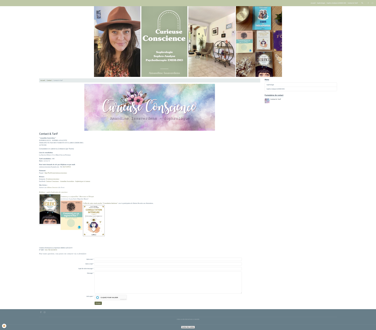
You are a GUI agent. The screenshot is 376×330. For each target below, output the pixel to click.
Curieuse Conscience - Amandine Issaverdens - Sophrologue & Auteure (68, 181)
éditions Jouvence (52, 187)
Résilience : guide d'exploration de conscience (53, 192)
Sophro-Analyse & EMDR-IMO (336, 3)
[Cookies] (4, 326)
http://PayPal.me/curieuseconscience (56, 173)
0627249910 (67, 167)
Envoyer (98, 303)
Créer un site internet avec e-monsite (188, 319)
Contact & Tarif (353, 3)
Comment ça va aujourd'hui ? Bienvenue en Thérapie (77, 196)
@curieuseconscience (52, 179)
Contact (49, 80)
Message (90, 273)
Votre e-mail (89, 264)
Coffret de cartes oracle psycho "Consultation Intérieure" (100, 203)
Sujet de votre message (85, 268)
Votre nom (89, 259)
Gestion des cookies (188, 327)
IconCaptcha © (123, 299)
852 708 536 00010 (51, 250)
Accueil (313, 3)
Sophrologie (321, 3)
